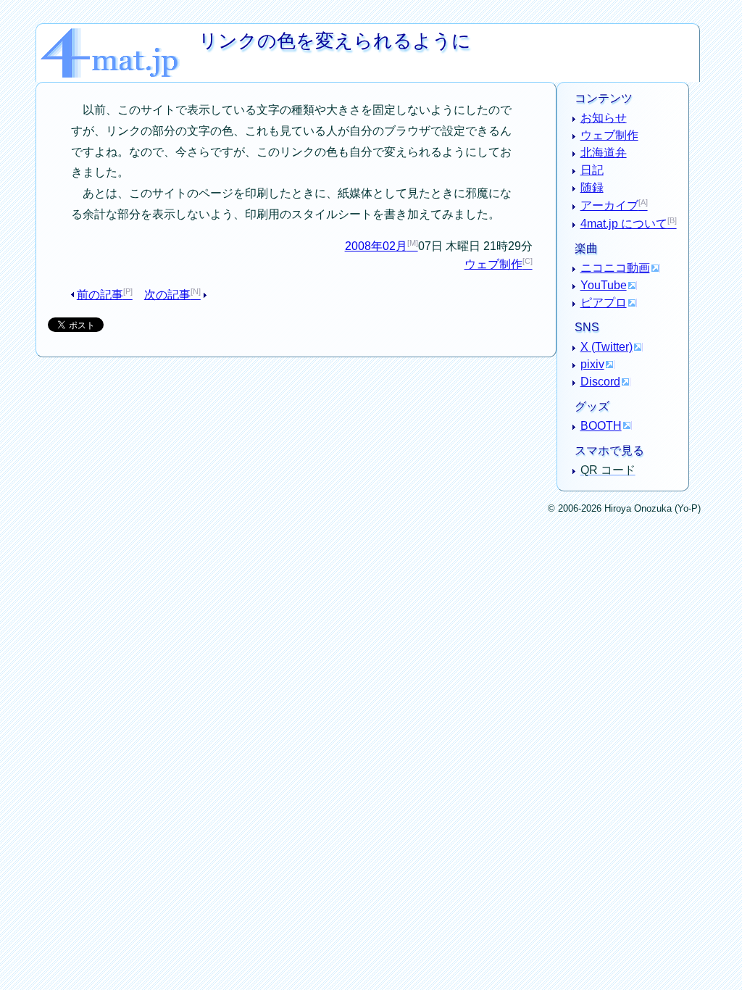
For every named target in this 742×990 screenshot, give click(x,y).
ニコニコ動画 (615, 268)
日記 (592, 170)
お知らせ (603, 118)
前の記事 (100, 294)
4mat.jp (119, 34)
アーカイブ (609, 205)
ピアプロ (603, 302)
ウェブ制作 (493, 264)
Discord (600, 381)
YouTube (603, 285)
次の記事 (167, 294)
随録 (592, 187)
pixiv (592, 364)
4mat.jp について (623, 223)
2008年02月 (376, 246)
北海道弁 (603, 152)
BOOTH (601, 426)
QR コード (607, 470)
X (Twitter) (606, 347)
